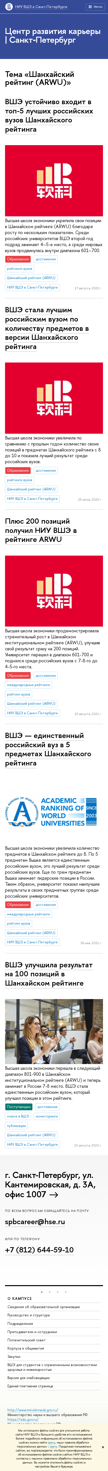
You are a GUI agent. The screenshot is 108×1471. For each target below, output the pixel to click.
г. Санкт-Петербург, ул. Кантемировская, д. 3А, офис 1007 (50, 1184)
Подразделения (20, 1323)
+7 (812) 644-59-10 (39, 1249)
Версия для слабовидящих (29, 1377)
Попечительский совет (27, 1340)
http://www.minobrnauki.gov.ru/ (33, 1410)
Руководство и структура (29, 1315)
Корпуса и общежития (26, 1348)
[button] (42, 1292)
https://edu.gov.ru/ (23, 1419)
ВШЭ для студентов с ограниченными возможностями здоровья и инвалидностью (52, 1367)
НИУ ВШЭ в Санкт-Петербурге (41, 6)
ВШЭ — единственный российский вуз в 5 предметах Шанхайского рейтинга (48, 749)
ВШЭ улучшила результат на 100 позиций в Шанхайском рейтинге (49, 973)
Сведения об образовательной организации (44, 1306)
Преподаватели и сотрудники (32, 1331)
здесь (51, 1443)
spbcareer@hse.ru (35, 1221)
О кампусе (20, 1298)
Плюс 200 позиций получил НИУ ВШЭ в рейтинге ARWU (41, 530)
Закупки (14, 1356)
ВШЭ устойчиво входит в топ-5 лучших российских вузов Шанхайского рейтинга (49, 115)
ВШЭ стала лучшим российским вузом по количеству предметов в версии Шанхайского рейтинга (47, 328)
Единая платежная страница (30, 1386)
